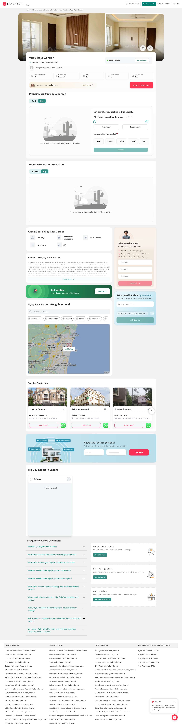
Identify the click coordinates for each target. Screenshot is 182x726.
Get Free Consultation (102, 599)
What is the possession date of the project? (132, 313)
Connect (133, 283)
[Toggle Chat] (175, 717)
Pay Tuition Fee (134, 4)
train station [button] (35, 318)
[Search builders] (69, 479)
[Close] (175, 701)
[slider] (94, 122)
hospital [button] (69, 318)
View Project (43, 425)
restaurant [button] (96, 318)
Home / (28, 10)
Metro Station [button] (53, 318)
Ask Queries (135, 320)
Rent (27, 5)
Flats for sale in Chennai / (41, 10)
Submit (121, 150)
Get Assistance (100, 577)
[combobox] (71, 311)
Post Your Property (149, 4)
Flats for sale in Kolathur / (60, 10)
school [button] (81, 318)
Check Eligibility (100, 555)
